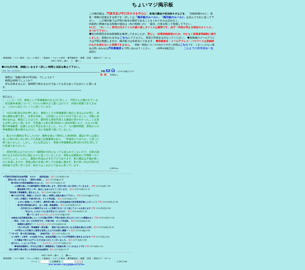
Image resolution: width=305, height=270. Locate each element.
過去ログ (98, 58)
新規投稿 (7, 58)
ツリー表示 (19, 58)
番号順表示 (73, 58)
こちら (123, 37)
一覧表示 (46, 58)
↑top (12, 71)
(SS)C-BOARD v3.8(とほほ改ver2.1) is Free (66, 264)
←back (4, 71)
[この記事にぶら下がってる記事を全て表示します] (6, 181)
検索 (82, 58)
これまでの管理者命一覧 (198, 48)
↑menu (9, 71)
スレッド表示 (33, 58)
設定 (89, 58)
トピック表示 (59, 58)
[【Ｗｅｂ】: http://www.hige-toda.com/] (113, 71)
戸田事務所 (115, 48)
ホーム (108, 58)
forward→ (18, 71)
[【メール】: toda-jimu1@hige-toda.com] (108, 71)
